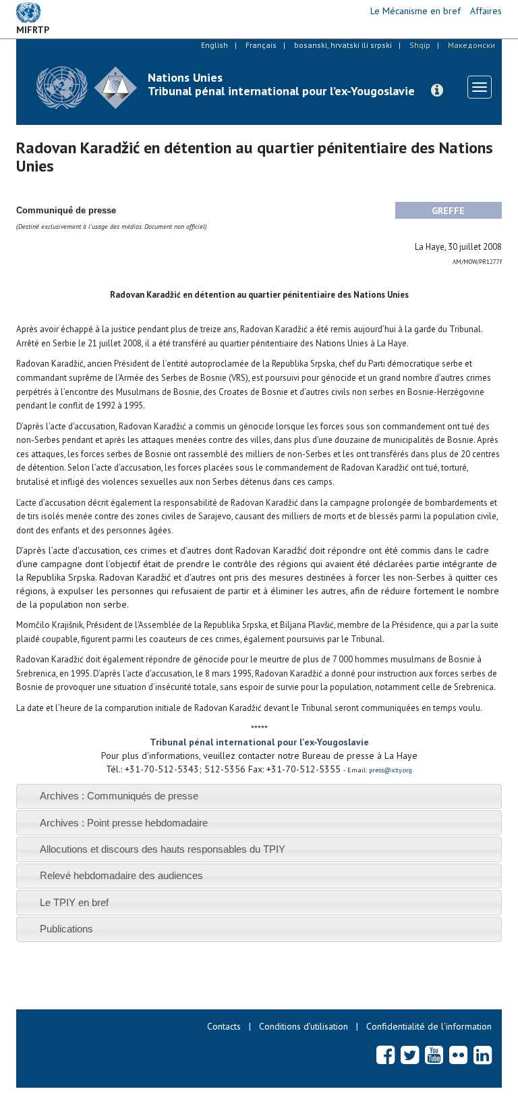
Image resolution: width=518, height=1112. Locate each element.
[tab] (259, 796)
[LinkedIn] (482, 1054)
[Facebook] (385, 1054)
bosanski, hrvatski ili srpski (343, 45)
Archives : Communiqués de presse (119, 795)
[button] (437, 90)
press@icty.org (390, 770)
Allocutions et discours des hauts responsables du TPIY (162, 849)
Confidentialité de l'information (429, 1026)
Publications (66, 928)
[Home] (87, 87)
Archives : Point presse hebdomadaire (124, 822)
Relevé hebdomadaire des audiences (121, 875)
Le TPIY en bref (74, 902)
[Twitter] (410, 1054)
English (214, 45)
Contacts (224, 1026)
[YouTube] (434, 1054)
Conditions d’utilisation (303, 1026)
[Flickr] (458, 1054)
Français (261, 45)
